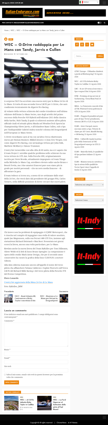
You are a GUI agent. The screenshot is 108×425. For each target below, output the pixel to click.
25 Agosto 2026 (27, 407)
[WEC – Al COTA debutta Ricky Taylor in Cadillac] (11, 403)
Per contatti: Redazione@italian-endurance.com (23, 23)
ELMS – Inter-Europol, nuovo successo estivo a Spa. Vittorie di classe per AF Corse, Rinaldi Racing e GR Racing (88, 130)
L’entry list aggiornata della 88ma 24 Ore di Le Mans (28, 282)
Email (7, 358)
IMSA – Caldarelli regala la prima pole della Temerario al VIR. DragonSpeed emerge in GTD (87, 142)
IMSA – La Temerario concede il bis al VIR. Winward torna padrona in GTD (88, 109)
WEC (10, 39)
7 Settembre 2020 (22, 54)
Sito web (7, 366)
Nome (7, 349)
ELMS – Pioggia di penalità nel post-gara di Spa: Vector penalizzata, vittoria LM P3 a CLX (88, 119)
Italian (86, 2)
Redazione (9, 54)
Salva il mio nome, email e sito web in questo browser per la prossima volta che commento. (34, 375)
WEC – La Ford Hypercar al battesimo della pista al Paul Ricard (59, 405)
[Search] (104, 23)
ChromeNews (61, 422)
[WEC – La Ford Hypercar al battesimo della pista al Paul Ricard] (44, 403)
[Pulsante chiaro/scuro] (99, 23)
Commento (9, 321)
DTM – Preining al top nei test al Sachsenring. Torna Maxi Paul (87, 97)
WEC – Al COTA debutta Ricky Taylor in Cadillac (27, 402)
